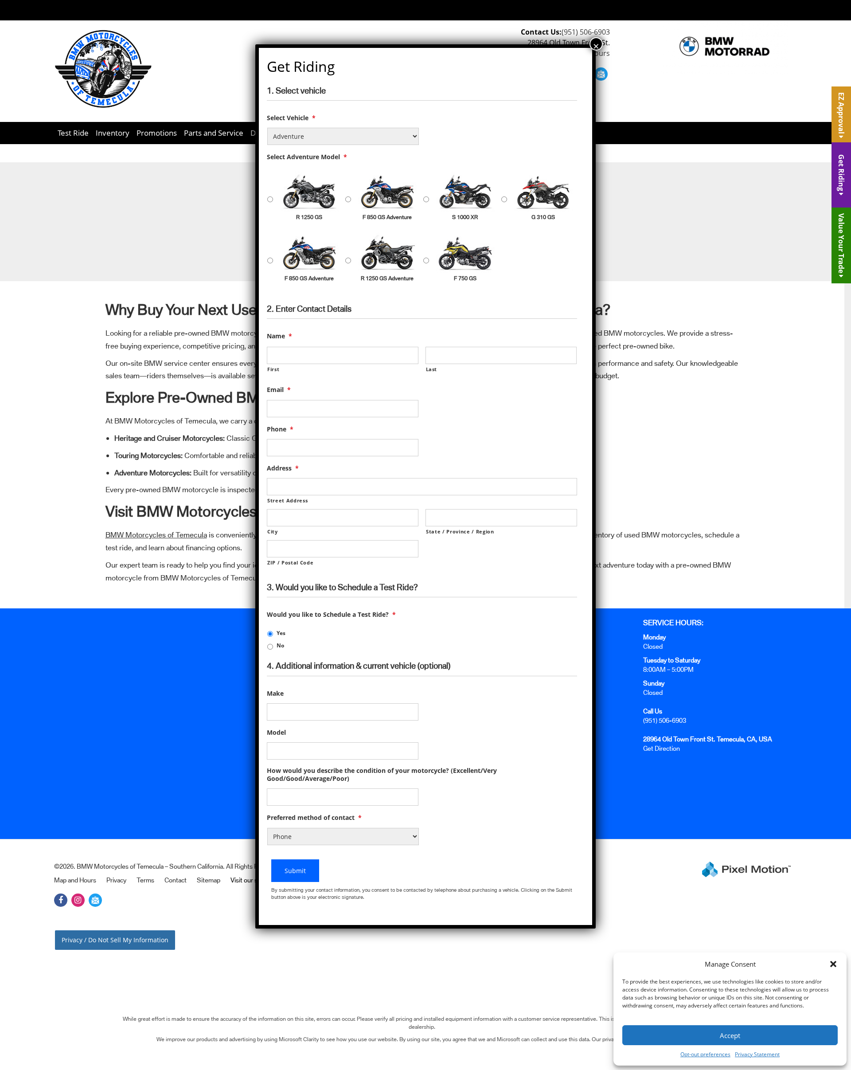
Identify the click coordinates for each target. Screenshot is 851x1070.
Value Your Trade (841, 244)
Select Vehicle (291, 118)
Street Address (287, 500)
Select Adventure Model (307, 157)
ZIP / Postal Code (290, 562)
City (272, 531)
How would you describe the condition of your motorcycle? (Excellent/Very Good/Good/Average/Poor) (382, 775)
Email (279, 390)
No (280, 645)
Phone (280, 429)
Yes (281, 633)
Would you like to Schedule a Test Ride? (331, 615)
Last (431, 369)
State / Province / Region (460, 531)
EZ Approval (841, 114)
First (273, 369)
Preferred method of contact (314, 818)
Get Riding (841, 173)
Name (279, 336)
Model (276, 733)
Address (283, 468)
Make (275, 694)
